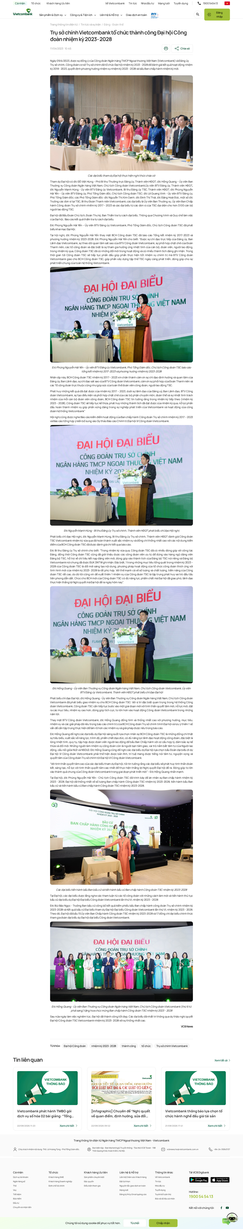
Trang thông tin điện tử (64, 24)
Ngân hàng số (19, 1181)
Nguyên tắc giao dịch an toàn (132, 1185)
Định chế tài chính (56, 1185)
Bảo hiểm (17, 1198)
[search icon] (198, 15)
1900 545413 (210, 3)
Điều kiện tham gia (92, 1185)
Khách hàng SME (56, 1177)
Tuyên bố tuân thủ (163, 1194)
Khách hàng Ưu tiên (58, 3)
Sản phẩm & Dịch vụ (51, 15)
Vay (15, 1190)
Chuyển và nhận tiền (22, 1207)
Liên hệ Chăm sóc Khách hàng (133, 1177)
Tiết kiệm (17, 1194)
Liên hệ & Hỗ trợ (109, 15)
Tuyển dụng (181, 3)
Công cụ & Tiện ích (81, 15)
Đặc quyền (89, 1181)
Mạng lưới (164, 3)
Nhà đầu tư (147, 3)
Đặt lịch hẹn (125, 1181)
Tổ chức (36, 3)
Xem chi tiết (67, 1126)
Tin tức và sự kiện (91, 24)
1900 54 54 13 (201, 1196)
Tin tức (133, 3)
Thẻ (15, 1185)
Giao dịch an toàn (136, 15)
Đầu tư (16, 1203)
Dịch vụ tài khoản (20, 1177)
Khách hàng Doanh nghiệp (60, 1181)
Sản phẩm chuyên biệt (94, 1177)
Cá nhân (20, 3)
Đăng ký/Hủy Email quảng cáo (133, 1194)
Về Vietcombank (115, 3)
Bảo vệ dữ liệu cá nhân (165, 1198)
